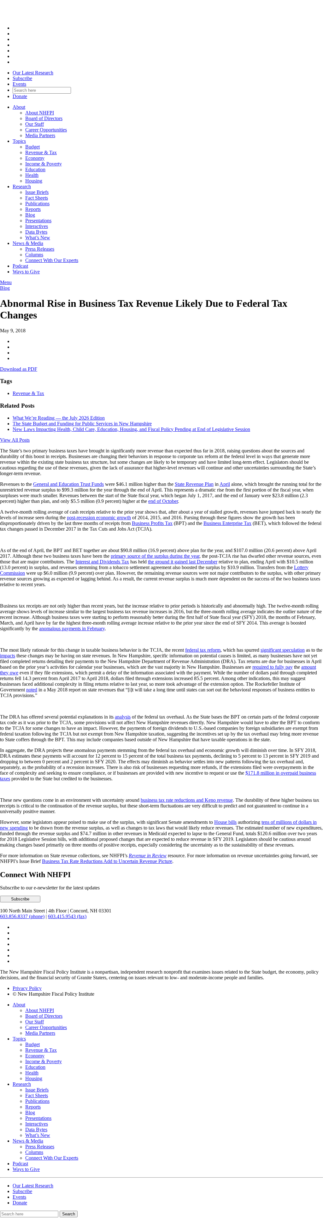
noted (31, 689)
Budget (32, 146)
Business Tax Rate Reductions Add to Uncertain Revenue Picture (107, 861)
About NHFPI (39, 112)
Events (19, 84)
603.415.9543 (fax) (67, 916)
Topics (19, 141)
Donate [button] (20, 96)
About (19, 107)
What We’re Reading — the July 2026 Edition (59, 418)
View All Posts (15, 440)
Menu (6, 282)
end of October (163, 501)
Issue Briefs (37, 192)
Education (35, 169)
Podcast (20, 266)
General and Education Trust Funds (68, 484)
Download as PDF (18, 369)
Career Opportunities (46, 129)
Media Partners (40, 135)
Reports (33, 209)
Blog (30, 215)
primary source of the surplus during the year (155, 556)
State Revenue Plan (194, 484)
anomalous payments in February (72, 628)
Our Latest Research (33, 72)
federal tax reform (202, 650)
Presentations (38, 220)
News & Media (28, 243)
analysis (123, 716)
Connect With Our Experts (51, 260)
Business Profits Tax (152, 523)
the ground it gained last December (182, 561)
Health (31, 175)
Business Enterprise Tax (227, 523)
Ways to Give (26, 271)
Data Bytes (36, 232)
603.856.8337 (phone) (22, 916)
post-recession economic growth (99, 517)
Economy (34, 158)
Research (22, 186)
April (225, 484)
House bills (225, 822)
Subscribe (22, 78)
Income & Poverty (43, 163)
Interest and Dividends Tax (102, 561)
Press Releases (39, 249)
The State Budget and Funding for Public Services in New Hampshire (82, 423)
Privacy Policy (27, 988)
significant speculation (283, 650)
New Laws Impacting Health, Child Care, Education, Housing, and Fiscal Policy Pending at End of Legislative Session (131, 429)
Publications (37, 203)
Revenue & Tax (41, 152)
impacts (7, 655)
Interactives (36, 226)
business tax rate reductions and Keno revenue (187, 800)
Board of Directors (43, 118)
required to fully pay (272, 667)
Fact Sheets (36, 198)
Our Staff (34, 124)
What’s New (37, 237)
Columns (34, 254)
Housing (33, 180)
